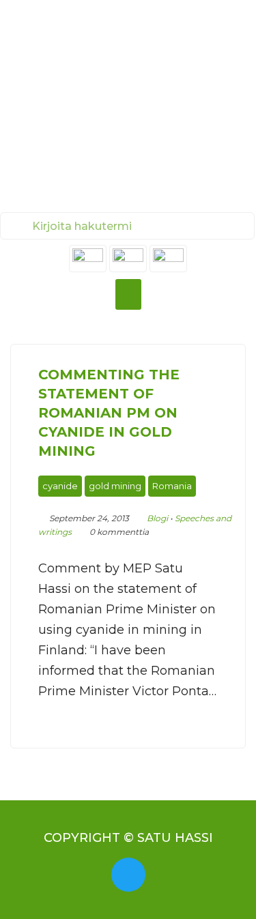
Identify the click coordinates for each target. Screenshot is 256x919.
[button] (128, 294)
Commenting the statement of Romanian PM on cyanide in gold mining (109, 412)
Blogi (157, 518)
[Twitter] (128, 875)
